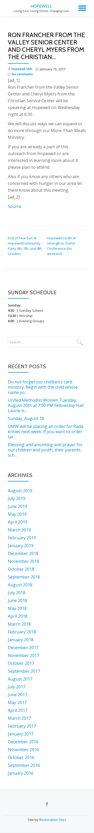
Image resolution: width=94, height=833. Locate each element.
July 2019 (16, 498)
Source (14, 206)
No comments (22, 74)
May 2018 (17, 608)
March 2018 (19, 624)
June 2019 (17, 506)
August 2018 (20, 585)
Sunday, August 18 (26, 418)
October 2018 (21, 569)
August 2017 (20, 679)
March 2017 (19, 718)
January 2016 (20, 773)
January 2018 (20, 640)
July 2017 (16, 687)
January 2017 (20, 734)
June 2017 (17, 695)
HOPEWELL (41, 6)
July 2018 (16, 593)
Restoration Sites (52, 819)
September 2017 (24, 671)
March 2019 (19, 530)
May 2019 (17, 514)
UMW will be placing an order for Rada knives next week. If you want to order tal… (45, 431)
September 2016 (24, 765)
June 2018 (17, 600)
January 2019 (20, 545)
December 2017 (23, 647)
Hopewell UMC (22, 69)
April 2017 (17, 710)
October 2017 (21, 663)
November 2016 (23, 749)
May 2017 (17, 702)
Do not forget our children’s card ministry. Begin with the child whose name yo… (43, 387)
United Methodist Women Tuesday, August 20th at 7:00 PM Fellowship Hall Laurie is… (46, 405)
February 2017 (22, 726)
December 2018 (23, 553)
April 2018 (17, 616)
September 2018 (24, 577)
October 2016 (21, 757)
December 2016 (23, 742)
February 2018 (22, 632)
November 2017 (23, 655)
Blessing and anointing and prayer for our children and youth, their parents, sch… (45, 450)
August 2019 (20, 491)
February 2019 (22, 538)
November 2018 (23, 561)
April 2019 (17, 522)
